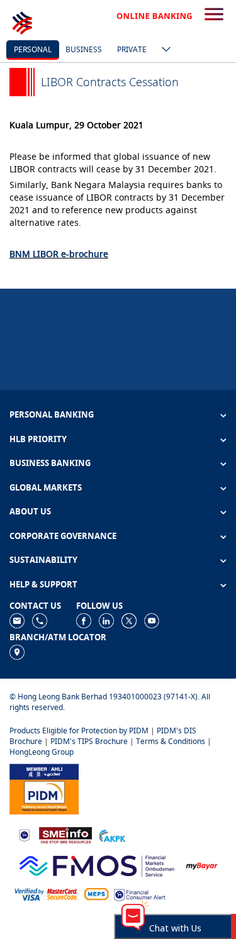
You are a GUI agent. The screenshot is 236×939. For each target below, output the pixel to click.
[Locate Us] (17, 651)
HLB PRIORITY (38, 439)
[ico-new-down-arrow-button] (163, 50)
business (83, 49)
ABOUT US (30, 511)
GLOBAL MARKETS (45, 487)
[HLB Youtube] (151, 620)
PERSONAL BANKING (51, 414)
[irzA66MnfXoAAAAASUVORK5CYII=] (39, 620)
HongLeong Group (41, 752)
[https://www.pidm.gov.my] (44, 788)
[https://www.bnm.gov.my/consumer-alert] (140, 893)
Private (132, 49)
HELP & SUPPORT (43, 584)
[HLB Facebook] (83, 620)
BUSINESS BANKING (50, 463)
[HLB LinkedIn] (106, 620)
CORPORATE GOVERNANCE (62, 536)
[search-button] (214, 15)
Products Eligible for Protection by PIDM (79, 730)
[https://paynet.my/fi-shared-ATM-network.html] (96, 893)
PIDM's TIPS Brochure (89, 741)
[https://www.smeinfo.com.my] (65, 834)
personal (33, 49)
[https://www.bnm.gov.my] (24, 835)
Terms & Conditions (170, 741)
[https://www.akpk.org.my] (112, 834)
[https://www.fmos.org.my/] (96, 864)
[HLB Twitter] (129, 620)
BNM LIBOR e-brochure (58, 254)
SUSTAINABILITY (43, 559)
